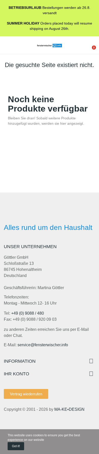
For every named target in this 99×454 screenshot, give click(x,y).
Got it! (16, 446)
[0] (90, 45)
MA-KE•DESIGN (69, 409)
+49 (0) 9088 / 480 (27, 313)
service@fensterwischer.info (43, 345)
